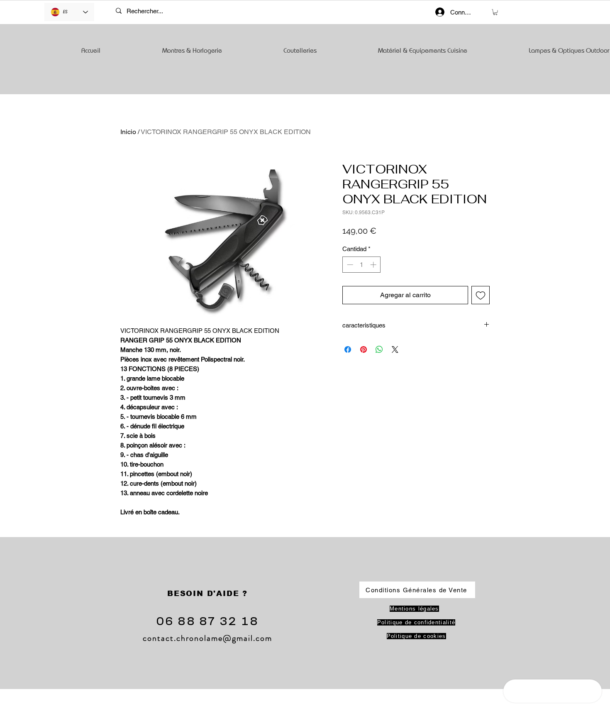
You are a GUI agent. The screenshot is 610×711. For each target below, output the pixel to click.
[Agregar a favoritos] (480, 295)
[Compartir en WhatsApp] (379, 349)
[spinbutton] (361, 264)
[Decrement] (349, 264)
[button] (495, 12)
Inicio (128, 132)
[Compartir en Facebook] (348, 349)
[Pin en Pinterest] (363, 349)
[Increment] (374, 264)
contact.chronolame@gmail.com (207, 638)
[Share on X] (395, 349)
